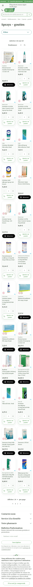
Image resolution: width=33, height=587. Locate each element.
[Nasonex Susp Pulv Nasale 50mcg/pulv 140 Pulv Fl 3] (8, 434)
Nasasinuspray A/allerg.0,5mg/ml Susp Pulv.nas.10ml (8, 258)
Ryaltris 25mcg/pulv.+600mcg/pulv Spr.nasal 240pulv (10, 371)
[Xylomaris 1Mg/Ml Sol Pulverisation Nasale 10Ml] (8, 464)
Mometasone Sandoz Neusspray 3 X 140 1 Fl (8, 69)
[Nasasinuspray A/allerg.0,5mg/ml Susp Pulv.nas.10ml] (8, 247)
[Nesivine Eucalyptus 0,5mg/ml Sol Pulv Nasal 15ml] (24, 393)
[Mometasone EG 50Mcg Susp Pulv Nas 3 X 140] (24, 361)
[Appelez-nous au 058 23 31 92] (2, 10)
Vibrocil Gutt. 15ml (8, 403)
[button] (16, 32)
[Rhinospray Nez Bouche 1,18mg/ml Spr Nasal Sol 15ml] (24, 464)
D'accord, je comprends (16, 583)
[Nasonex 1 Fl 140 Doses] (24, 434)
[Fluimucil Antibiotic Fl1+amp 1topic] (8, 329)
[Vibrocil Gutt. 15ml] (8, 393)
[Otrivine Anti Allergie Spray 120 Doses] (8, 172)
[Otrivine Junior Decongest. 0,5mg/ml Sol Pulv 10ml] (8, 288)
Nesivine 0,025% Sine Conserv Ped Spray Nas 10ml (7, 108)
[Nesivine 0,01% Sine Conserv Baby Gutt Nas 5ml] (24, 57)
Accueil (3, 19)
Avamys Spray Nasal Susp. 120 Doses (7, 221)
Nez (19, 19)
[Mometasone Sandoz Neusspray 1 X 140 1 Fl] (24, 329)
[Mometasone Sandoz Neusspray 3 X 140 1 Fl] (8, 57)
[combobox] (14, 14)
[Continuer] (20, 503)
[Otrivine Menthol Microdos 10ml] (8, 135)
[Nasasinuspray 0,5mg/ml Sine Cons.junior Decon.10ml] (24, 247)
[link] (13, 503)
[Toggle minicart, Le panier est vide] (6, 10)
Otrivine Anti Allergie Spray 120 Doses (8, 182)
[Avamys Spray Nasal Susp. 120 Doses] (8, 208)
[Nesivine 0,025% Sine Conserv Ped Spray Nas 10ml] (8, 96)
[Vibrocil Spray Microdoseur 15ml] (24, 135)
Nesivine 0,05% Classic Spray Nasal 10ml (24, 108)
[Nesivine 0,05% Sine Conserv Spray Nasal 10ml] (24, 208)
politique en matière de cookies (20, 578)
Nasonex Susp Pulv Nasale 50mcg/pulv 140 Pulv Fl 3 (8, 444)
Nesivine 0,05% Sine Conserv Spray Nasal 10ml (24, 221)
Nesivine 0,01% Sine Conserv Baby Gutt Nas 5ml (24, 69)
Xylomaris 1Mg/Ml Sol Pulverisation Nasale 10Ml (8, 476)
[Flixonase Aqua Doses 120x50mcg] (24, 172)
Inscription (16, 542)
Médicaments (12, 19)
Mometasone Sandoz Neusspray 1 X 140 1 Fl (24, 341)
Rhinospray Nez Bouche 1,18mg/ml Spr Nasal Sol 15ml (24, 475)
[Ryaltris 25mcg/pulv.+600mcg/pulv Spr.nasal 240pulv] (8, 361)
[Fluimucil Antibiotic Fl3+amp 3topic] (24, 288)
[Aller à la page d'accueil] (18, 6)
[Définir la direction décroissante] (24, 45)
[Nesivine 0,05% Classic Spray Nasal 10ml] (24, 96)
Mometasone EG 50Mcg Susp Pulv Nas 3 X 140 (23, 373)
